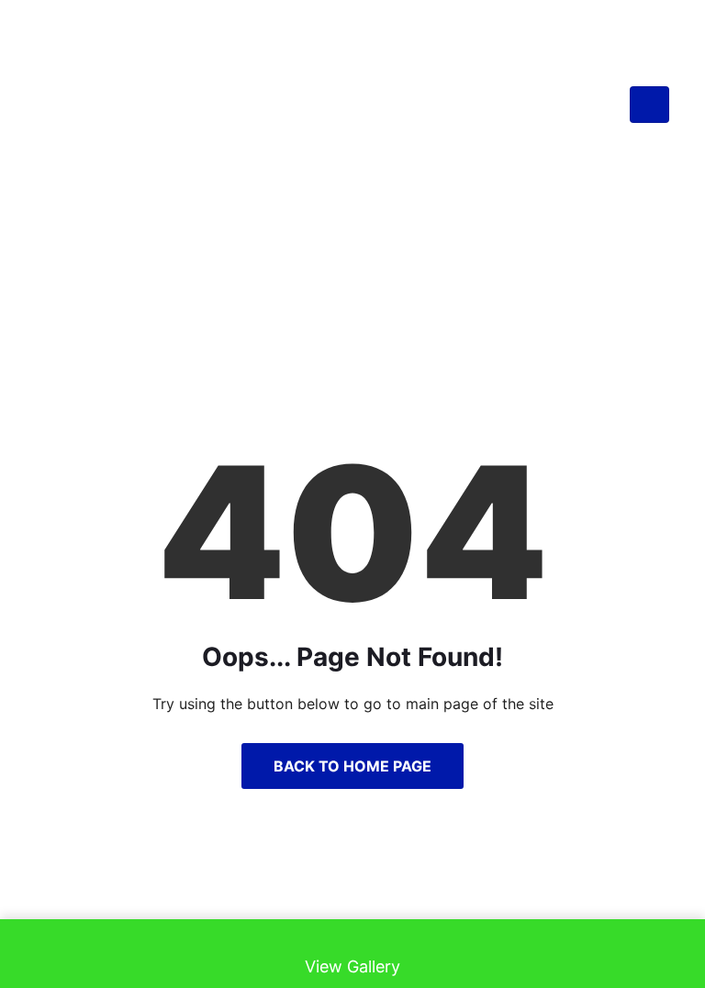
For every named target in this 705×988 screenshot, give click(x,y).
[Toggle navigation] (649, 105)
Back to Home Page (352, 766)
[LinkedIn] (352, 890)
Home (286, 261)
